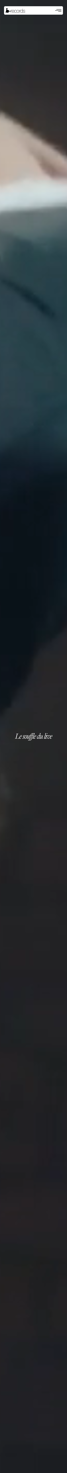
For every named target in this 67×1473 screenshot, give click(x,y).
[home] (15, 10)
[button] (58, 10)
